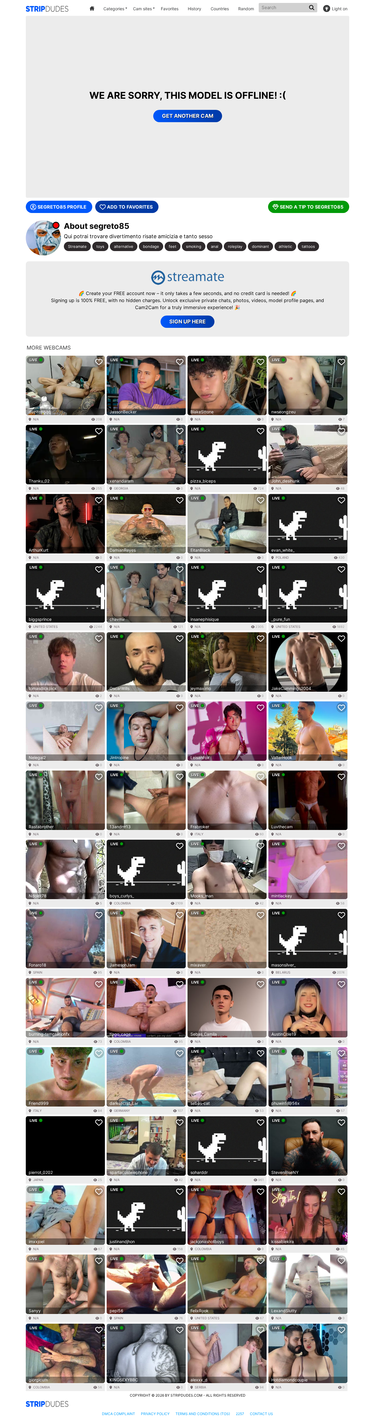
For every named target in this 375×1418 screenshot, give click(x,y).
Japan (38, 1180)
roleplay (235, 246)
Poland (282, 557)
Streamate (77, 246)
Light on (339, 8)
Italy (199, 834)
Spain (37, 972)
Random (246, 8)
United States (45, 627)
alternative (123, 246)
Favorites (169, 8)
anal (214, 246)
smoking (193, 246)
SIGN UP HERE (187, 321)
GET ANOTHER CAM (187, 116)
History (194, 8)
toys (100, 246)
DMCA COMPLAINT (118, 1414)
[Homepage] (47, 9)
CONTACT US (261, 1414)
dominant (260, 246)
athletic (285, 246)
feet (172, 246)
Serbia (200, 1387)
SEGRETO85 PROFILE (62, 207)
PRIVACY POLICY (155, 1414)
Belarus (283, 972)
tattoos (308, 246)
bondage (151, 246)
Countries (220, 8)
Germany (122, 1111)
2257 (240, 1414)
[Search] (312, 7)
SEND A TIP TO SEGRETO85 (311, 207)
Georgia (121, 488)
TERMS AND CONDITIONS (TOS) (202, 1414)
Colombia (122, 903)
